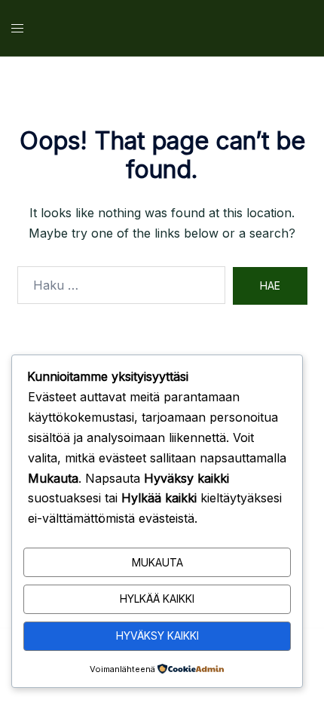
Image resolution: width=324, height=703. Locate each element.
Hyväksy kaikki (157, 635)
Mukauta (157, 562)
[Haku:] (121, 285)
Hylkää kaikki (157, 598)
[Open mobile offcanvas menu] (17, 28)
